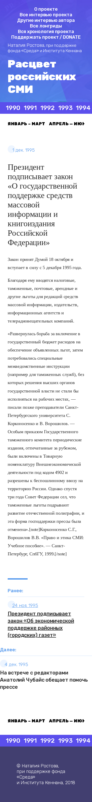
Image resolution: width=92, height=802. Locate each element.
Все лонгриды (46, 26)
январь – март (26, 123)
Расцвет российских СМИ (42, 77)
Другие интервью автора (46, 20)
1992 (47, 107)
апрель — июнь (69, 123)
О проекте (45, 9)
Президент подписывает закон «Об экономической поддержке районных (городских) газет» (41, 624)
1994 (83, 107)
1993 (65, 107)
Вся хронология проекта (46, 31)
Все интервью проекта (46, 15)
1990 (13, 107)
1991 (30, 107)
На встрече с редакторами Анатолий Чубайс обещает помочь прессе (44, 680)
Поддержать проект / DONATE (45, 37)
